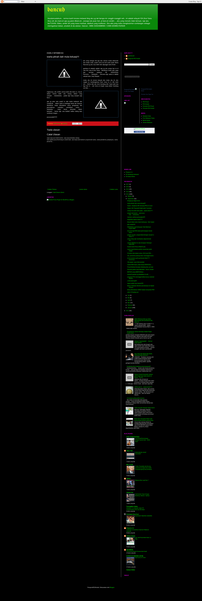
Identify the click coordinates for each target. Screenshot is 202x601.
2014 (127, 189)
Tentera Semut (130, 536)
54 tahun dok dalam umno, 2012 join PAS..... (140, 253)
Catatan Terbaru (52, 189)
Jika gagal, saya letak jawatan (135, 262)
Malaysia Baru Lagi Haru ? (142, 480)
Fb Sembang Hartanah (132, 174)
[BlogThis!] (75, 124)
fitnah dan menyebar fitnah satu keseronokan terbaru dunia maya (143, 419)
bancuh (56, 10)
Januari (130, 307)
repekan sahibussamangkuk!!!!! (136, 217)
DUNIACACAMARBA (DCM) (134, 556)
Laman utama (83, 189)
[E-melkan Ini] (73, 124)
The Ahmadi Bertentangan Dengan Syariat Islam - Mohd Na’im (142, 440)
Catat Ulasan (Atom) (58, 192)
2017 (127, 184)
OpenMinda (129, 550)
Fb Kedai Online (130, 176)
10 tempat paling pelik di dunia (135, 398)
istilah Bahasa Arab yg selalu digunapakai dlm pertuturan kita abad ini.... (143, 320)
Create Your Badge (129, 91)
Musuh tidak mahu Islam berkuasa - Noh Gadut (140, 222)
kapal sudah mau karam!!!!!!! (135, 283)
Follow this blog (139, 131)
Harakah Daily (147, 116)
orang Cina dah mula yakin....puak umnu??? (140, 210)
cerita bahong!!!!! (132, 281)
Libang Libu (129, 492)
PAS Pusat (146, 102)
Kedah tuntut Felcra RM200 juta (136, 247)
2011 (127, 310)
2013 (127, 191)
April (129, 300)
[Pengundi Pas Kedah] (136, 89)
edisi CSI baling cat (132, 292)
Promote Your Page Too (147, 94)
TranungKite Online (132, 506)
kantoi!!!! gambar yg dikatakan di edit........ (139, 274)
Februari (130, 305)
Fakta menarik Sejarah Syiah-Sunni (144, 407)
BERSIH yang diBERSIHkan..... (136, 272)
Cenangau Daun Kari (132, 514)
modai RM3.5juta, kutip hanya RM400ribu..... (140, 264)
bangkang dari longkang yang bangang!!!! (139, 366)
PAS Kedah (146, 104)
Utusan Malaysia (147, 122)
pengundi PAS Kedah (134, 58)
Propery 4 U (129, 172)
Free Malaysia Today (149, 118)
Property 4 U (130, 528)
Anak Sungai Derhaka (132, 437)
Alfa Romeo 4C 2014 (140, 557)
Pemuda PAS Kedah (148, 108)
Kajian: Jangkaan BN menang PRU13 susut (139, 206)
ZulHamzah (131, 56)
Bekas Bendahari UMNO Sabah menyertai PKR (140, 290)
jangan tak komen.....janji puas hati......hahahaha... (136, 213)
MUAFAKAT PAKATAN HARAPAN (143, 515)
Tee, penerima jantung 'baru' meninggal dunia (140, 255)
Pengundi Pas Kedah (129, 89)
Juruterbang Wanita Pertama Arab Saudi (136, 551)
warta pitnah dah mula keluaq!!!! (136, 203)
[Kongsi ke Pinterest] (81, 124)
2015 (127, 186)
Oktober (130, 196)
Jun (129, 295)
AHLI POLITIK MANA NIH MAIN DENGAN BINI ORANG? (143, 354)
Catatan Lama (114, 189)
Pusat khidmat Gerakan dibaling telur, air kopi (140, 267)
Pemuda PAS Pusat (148, 106)
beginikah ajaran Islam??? (135, 219)
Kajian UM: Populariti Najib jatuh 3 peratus (139, 208)
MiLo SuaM (129, 464)
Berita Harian (146, 120)
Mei (129, 298)
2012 (127, 194)
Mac (129, 302)
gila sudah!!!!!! (131, 224)
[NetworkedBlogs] (139, 129)
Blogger (112, 587)
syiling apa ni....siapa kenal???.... (143, 387)
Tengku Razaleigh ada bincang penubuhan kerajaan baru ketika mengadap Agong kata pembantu (143, 468)
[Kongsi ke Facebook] (79, 124)
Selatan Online (130, 570)
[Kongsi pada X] (77, 124)
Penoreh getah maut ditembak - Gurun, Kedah (140, 269)
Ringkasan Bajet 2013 (133, 201)
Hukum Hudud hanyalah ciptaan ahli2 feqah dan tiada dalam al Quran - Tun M (143, 376)
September (131, 198)
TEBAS (128, 478)
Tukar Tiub (129, 450)
